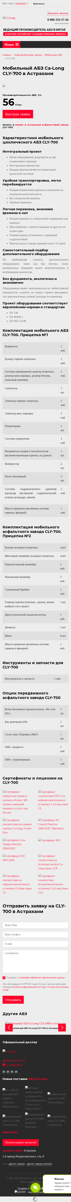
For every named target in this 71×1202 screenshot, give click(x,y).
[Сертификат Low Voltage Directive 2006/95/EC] (18, 844)
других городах (17, 1164)
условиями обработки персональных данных (41, 977)
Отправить (13, 1000)
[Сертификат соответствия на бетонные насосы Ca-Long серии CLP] (53, 862)
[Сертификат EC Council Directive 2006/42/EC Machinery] (53, 824)
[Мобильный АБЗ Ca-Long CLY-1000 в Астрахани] (35, 1023)
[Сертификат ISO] (53, 840)
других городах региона (39, 1164)
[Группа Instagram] (16, 1071)
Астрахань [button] (20, 3)
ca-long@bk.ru (15, 1064)
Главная (7, 55)
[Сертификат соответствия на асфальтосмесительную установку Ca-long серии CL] (18, 884)
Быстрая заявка (17, 114)
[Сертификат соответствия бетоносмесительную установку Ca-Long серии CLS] (53, 884)
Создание (22, 1188)
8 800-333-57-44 (57, 19)
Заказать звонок (57, 13)
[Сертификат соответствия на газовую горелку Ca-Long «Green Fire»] (18, 826)
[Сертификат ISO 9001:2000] (18, 858)
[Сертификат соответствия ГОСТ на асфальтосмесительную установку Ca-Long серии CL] (53, 800)
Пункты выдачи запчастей (20, 1142)
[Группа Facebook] (8, 1071)
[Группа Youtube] (12, 1071)
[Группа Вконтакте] (4, 1071)
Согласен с (36, 977)
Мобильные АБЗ (53, 55)
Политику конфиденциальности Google (29, 987)
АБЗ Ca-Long (37, 1079)
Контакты (38, 3)
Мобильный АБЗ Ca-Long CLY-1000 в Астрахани (35, 1028)
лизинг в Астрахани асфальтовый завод (41, 124)
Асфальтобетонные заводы (28, 55)
